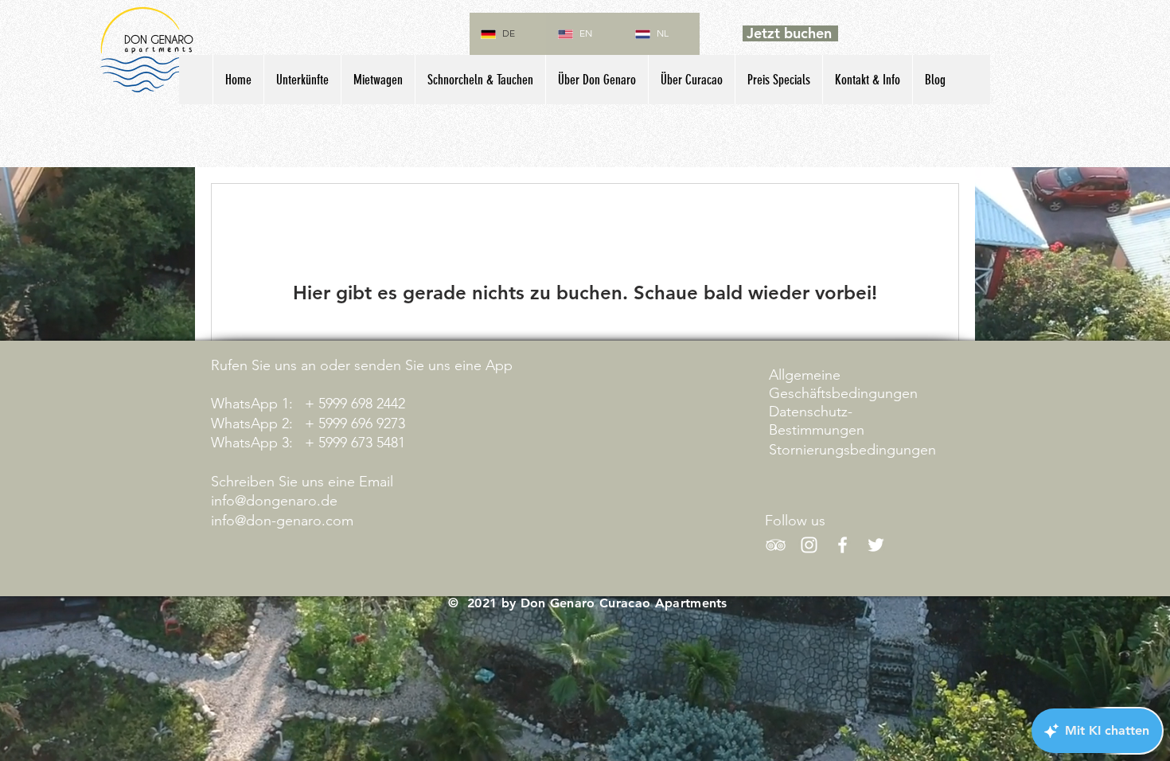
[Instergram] (809, 545)
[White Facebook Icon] (842, 545)
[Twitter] (876, 545)
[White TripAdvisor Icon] (775, 545)
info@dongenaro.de (274, 500)
